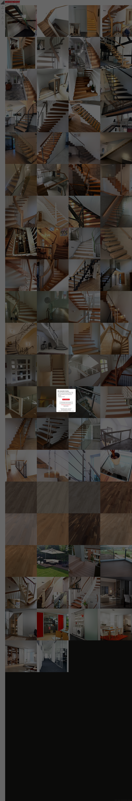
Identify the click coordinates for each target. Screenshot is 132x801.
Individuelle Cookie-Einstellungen (66, 404)
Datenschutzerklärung (64, 409)
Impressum (69, 409)
